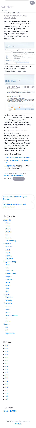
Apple (8, 253)
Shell (7, 291)
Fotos (8, 223)
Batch (8, 265)
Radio (8, 312)
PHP (7, 288)
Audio (8, 309)
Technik (8, 238)
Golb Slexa (6, 7)
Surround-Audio (11, 315)
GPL (12, 175)
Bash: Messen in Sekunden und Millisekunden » (14, 205)
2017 (6, 372)
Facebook (9, 297)
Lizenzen (6, 324)
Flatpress (7, 175)
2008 (6, 399)
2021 (6, 360)
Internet (6, 294)
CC (7, 327)
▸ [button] (4, 345)
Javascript (9, 279)
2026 (6, 345)
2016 (6, 375)
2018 (6, 369)
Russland (9, 232)
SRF (7, 235)
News (8, 226)
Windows (9, 247)
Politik (8, 229)
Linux (8, 250)
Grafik (8, 306)
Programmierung (9, 262)
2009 (6, 396)
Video (8, 321)
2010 (6, 393)
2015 (6, 378)
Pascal (8, 285)
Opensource (18, 175)
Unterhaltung (11, 241)
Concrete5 (9, 271)
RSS (7, 411)
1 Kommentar (18, 179)
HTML (8, 282)
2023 (6, 354)
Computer (7, 244)
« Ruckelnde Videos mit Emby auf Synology (15, 198)
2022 (6, 357)
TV (7, 318)
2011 (6, 390)
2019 (6, 366)
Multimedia (7, 303)
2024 (6, 351)
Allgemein (7, 220)
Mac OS (8, 256)
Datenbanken (11, 273)
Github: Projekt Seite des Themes (18, 157)
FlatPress (17, 424)
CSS (7, 268)
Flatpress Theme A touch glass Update (15, 16)
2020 (6, 363)
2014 (6, 381)
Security (9, 300)
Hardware (9, 259)
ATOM (14, 411)
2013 (6, 384)
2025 (6, 348)
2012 (6, 387)
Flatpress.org (10, 166)
